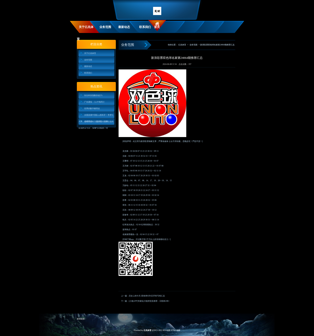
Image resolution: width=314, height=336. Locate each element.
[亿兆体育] (157, 14)
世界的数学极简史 (92, 108)
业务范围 (105, 27)
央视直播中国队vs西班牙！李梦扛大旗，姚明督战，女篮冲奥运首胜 (95, 116)
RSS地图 (166, 330)
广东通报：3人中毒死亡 (94, 102)
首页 (157, 27)
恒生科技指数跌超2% (93, 95)
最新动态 (124, 27)
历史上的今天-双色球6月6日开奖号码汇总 (147, 296)
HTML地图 (175, 330)
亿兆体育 (182, 45)
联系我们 (145, 27)
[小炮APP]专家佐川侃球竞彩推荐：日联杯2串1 (149, 301)
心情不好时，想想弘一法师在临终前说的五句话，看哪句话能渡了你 (96, 122)
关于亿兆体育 (85, 29)
